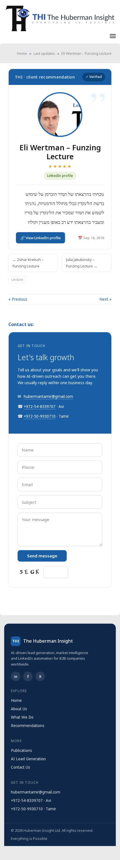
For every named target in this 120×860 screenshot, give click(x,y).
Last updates (44, 53)
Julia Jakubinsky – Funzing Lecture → (81, 262)
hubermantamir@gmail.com (48, 396)
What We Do (22, 717)
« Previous (17, 299)
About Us (19, 708)
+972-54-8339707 (40, 406)
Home (22, 53)
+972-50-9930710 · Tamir (33, 808)
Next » (105, 299)
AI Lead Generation (28, 758)
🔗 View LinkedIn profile (40, 237)
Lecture (17, 279)
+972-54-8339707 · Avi (31, 800)
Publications (21, 750)
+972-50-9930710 (40, 416)
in (15, 676)
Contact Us (20, 767)
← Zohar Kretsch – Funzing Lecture (28, 262)
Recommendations (27, 725)
